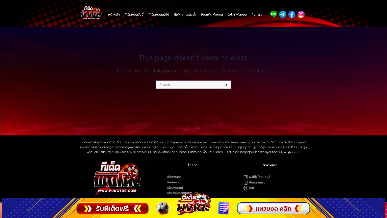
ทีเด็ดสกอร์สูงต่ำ (185, 14)
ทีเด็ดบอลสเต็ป (159, 14)
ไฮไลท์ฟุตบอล (237, 14)
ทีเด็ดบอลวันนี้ (134, 14)
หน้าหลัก (114, 14)
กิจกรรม (257, 14)
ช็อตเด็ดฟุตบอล (212, 14)
